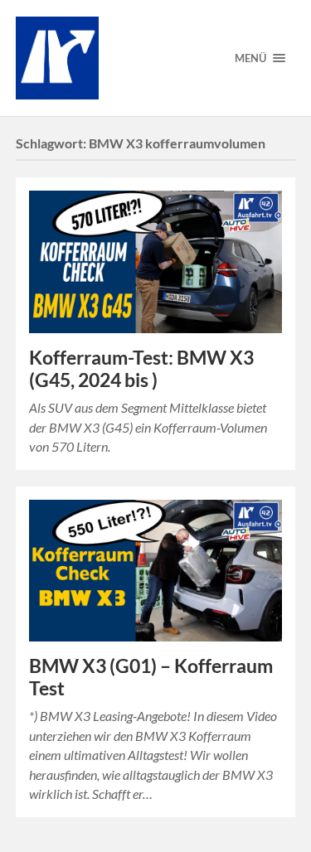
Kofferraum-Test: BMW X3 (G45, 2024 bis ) (141, 368)
